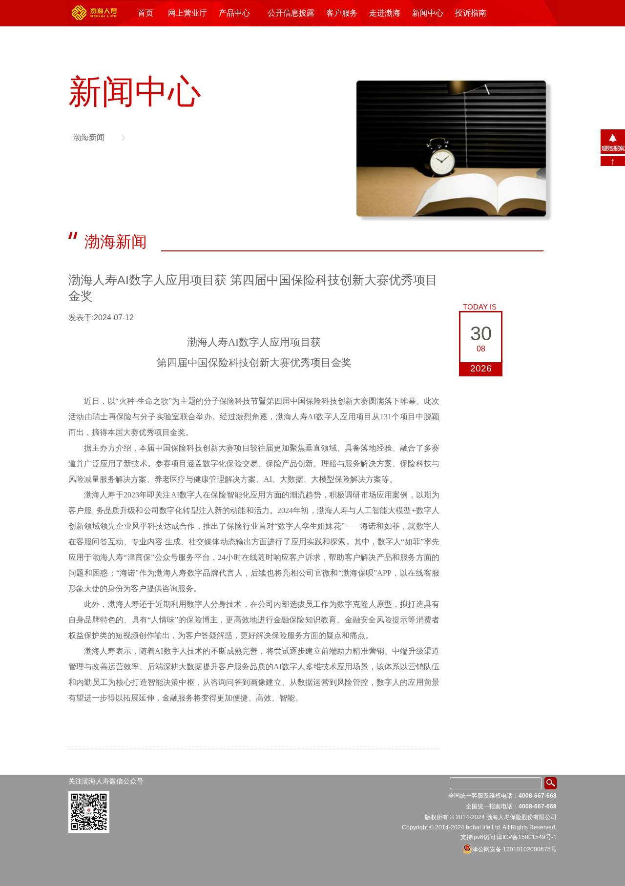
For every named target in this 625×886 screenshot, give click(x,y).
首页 (145, 13)
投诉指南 (470, 13)
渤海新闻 (88, 137)
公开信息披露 (291, 13)
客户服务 (341, 13)
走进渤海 (384, 13)
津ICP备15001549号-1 (527, 837)
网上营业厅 (187, 13)
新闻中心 (427, 13)
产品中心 (234, 13)
